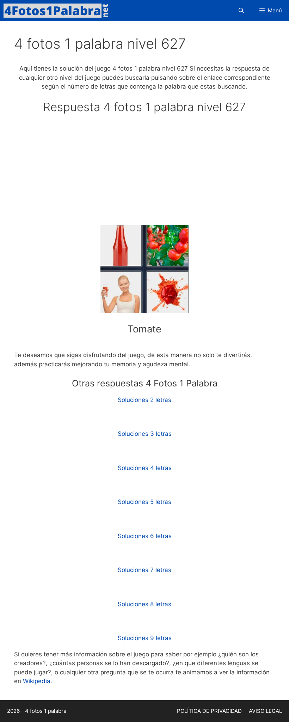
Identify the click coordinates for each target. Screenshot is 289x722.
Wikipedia (36, 681)
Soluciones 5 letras (144, 501)
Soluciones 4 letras (145, 467)
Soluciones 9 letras (145, 638)
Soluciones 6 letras (145, 536)
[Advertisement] (144, 172)
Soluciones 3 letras (145, 433)
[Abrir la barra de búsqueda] (240, 10)
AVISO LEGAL (265, 711)
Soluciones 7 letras (144, 569)
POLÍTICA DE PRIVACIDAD (209, 711)
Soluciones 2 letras (144, 399)
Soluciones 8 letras (144, 604)
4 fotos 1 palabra (45, 711)
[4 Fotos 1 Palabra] (58, 10)
